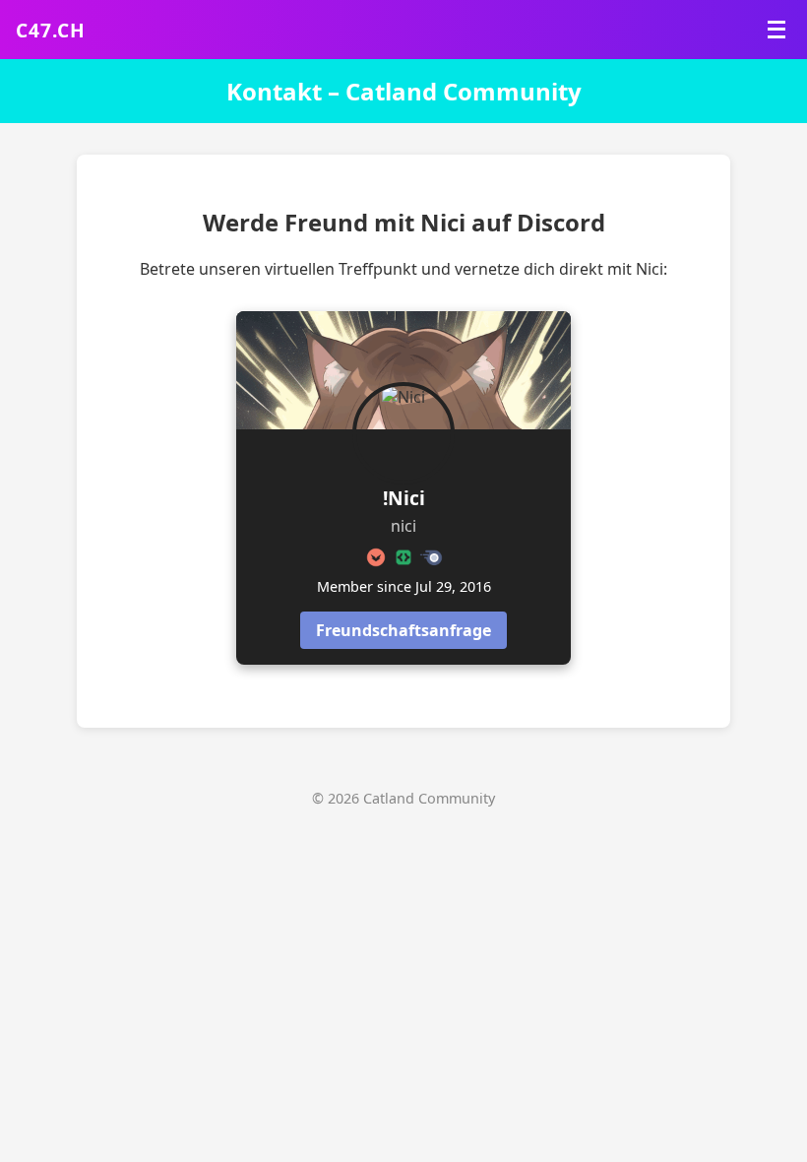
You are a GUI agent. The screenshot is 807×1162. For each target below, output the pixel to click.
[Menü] (776, 29)
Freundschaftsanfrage (403, 630)
